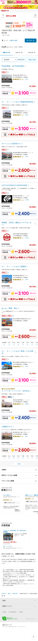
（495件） (27, 404)
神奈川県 (15, 593)
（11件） (26, 79)
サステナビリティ (22, 626)
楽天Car (4, 593)
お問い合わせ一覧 (12, 626)
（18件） (26, 279)
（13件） (26, 115)
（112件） (27, 200)
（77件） (26, 156)
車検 (9, 593)
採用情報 (21, 612)
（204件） (27, 238)
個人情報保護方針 (13, 612)
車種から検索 (32, 59)
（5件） (26, 436)
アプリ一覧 (4, 626)
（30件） (26, 366)
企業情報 (4, 612)
